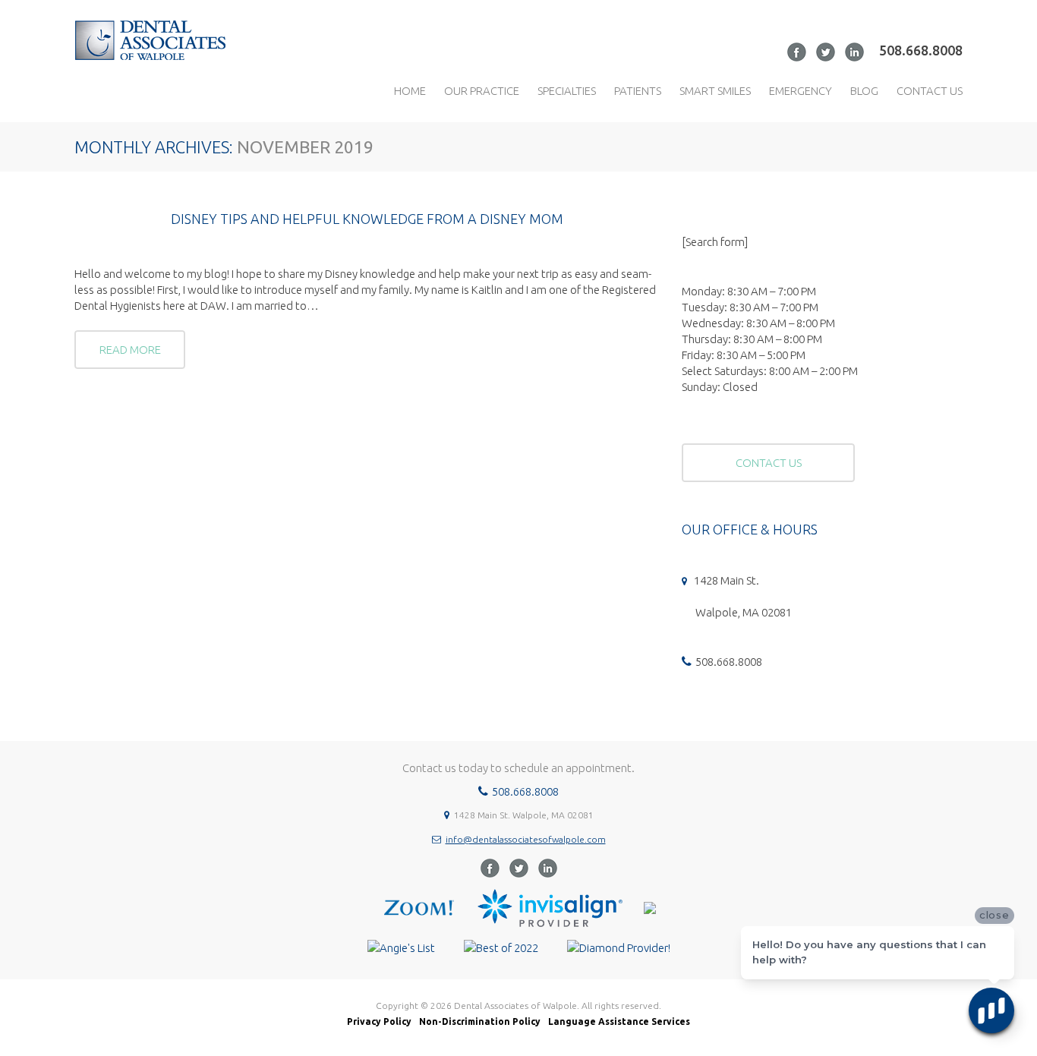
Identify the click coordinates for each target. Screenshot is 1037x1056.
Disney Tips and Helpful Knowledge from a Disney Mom (367, 218)
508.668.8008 (921, 50)
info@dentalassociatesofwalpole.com (526, 839)
